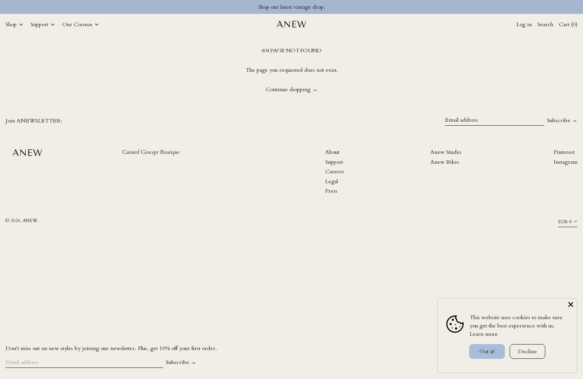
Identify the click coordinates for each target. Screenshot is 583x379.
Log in (524, 24)
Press (331, 191)
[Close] (571, 304)
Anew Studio (445, 152)
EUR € (565, 222)
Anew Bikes (444, 162)
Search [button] (545, 24)
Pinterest (564, 152)
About (332, 152)
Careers (334, 171)
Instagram (565, 162)
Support (334, 162)
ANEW (30, 221)
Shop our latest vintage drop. (291, 7)
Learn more (484, 334)
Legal (331, 181)
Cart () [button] (568, 24)
